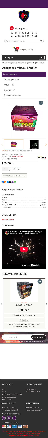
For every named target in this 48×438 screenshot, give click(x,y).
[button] (46, 144)
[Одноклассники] (5, 182)
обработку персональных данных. (36, 341)
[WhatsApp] (15, 182)
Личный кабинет (9, 407)
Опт (3, 389)
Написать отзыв (25, 151)
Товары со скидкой (34, 410)
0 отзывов (13, 151)
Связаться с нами (33, 392)
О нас (4, 392)
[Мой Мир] (8, 182)
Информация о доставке (12, 394)
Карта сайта (31, 389)
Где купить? (9, 90)
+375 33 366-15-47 (26, 33)
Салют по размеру (11, 63)
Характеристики (11, 79)
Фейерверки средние (25, 63)
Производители (32, 407)
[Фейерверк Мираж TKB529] (14, 144)
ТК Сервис (18, 154)
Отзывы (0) (8, 85)
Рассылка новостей (10, 410)
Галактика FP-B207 (24, 305)
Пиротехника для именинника (9, 398)
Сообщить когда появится (14, 176)
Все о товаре (9, 74)
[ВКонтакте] (3, 182)
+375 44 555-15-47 (26, 36)
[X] (10, 182)
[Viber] (12, 182)
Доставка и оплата (12, 95)
